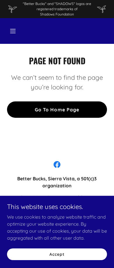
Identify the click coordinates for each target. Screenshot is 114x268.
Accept (56, 254)
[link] (57, 164)
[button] (18, 31)
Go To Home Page (57, 110)
